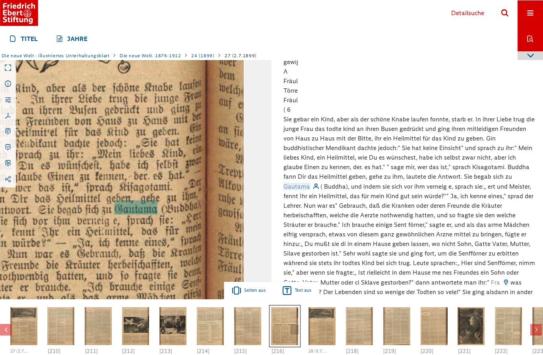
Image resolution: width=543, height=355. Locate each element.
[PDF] (8, 116)
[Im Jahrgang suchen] (530, 38)
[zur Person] (316, 186)
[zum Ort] (506, 282)
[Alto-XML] (8, 148)
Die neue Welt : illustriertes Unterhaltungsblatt (56, 56)
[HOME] (19, 13)
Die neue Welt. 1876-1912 (150, 56)
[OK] (505, 13)
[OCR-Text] (8, 132)
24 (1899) (202, 56)
